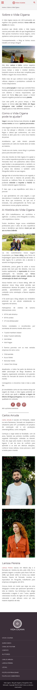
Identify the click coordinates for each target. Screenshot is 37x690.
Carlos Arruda (7, 420)
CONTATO (5, 650)
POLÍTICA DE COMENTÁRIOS (11, 676)
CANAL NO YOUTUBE (8, 647)
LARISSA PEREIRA (7, 663)
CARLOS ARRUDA (7, 659)
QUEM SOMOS (6, 643)
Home (4, 7)
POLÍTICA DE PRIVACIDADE (10, 672)
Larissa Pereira (7, 568)
